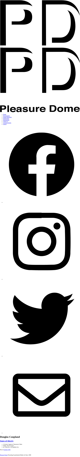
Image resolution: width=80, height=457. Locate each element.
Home (4, 114)
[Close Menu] (2, 47)
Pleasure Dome (4, 455)
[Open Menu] (0, 47)
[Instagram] (41, 279)
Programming (6, 115)
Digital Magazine (7, 117)
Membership (6, 120)
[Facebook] (41, 202)
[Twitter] (41, 356)
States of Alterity (7, 441)
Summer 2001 (7, 449)
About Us (5, 121)
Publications (6, 118)
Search (4, 124)
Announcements (7, 122)
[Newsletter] (41, 433)
